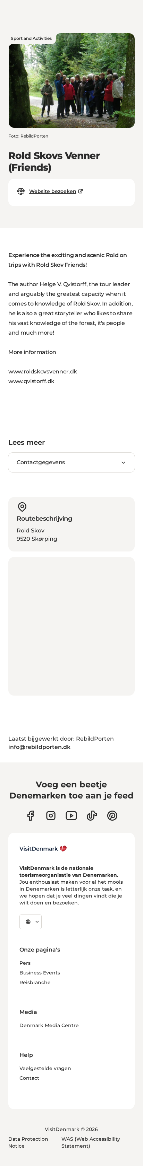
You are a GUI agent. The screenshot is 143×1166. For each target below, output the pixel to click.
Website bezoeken (52, 191)
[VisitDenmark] (43, 848)
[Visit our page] (51, 816)
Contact (29, 1078)
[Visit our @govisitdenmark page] (92, 816)
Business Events (39, 973)
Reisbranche (35, 982)
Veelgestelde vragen (45, 1068)
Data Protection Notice (28, 1142)
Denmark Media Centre (49, 1025)
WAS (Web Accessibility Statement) (90, 1142)
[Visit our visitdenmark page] (71, 816)
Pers (25, 963)
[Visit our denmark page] (30, 816)
